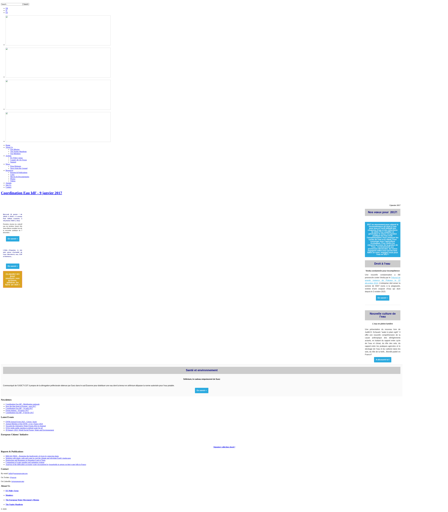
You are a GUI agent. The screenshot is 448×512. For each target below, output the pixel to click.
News (8, 164)
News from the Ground (18, 168)
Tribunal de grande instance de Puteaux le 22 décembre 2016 (382, 280)
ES (7, 13)
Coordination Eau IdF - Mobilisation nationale (23, 404)
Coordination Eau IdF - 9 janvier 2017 (31, 193)
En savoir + (383, 298)
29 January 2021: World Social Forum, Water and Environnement (30, 430)
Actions (8, 156)
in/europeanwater (17, 481)
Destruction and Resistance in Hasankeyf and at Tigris (25, 460)
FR (7, 8)
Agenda (8, 183)
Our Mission (14, 149)
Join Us (8, 185)
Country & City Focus (18, 160)
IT (6, 10)
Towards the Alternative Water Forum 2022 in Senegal (26, 426)
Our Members (15, 154)
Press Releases (15, 166)
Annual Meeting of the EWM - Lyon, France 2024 (24, 424)
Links (12, 175)
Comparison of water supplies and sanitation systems (25, 462)
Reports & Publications (18, 173)
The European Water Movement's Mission (22, 500)
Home (8, 145)
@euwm (13, 477)
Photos (12, 179)
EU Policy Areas (16, 158)
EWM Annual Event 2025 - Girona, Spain (21, 422)
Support (13, 162)
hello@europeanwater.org (18, 473)
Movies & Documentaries (19, 177)
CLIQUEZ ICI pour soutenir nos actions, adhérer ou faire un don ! (12, 279)
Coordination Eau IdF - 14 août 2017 (19, 408)
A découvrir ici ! (383, 360)
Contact (8, 187)
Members (9, 495)
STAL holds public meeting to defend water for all (24, 428)
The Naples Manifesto (18, 152)
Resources (9, 170)
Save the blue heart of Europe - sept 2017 (21, 406)
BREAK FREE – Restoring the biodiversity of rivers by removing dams (32, 456)
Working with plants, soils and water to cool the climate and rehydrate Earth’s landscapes (38, 458)
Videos (12, 181)
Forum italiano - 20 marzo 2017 (17, 410)
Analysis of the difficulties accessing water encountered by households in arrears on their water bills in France (46, 464)
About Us (9, 147)
